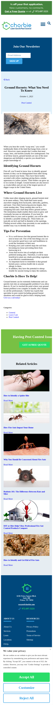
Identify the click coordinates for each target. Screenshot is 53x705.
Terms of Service (33, 635)
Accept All (26, 677)
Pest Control (26, 103)
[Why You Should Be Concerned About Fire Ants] (26, 454)
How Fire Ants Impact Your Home (18, 427)
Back (7, 80)
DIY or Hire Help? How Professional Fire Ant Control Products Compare (23, 527)
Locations (8, 640)
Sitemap (29, 640)
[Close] (50, 649)
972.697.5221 (41, 11)
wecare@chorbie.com (26, 604)
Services (7, 631)
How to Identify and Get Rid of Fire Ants (21, 560)
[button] (43, 24)
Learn (6, 635)
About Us (8, 627)
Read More (8, 400)
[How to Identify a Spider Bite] (26, 391)
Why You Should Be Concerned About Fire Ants (25, 459)
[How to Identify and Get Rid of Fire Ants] (26, 555)
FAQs (6, 644)
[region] (26, 676)
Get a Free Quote (15, 11)
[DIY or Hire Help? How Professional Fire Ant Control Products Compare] (26, 521)
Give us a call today (12, 298)
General (12, 312)
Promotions (31, 631)
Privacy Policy (32, 627)
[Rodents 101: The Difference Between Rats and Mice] (26, 486)
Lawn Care (13, 315)
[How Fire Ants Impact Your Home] (26, 423)
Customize (26, 688)
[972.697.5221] (33, 11)
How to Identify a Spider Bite (16, 396)
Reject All (26, 698)
